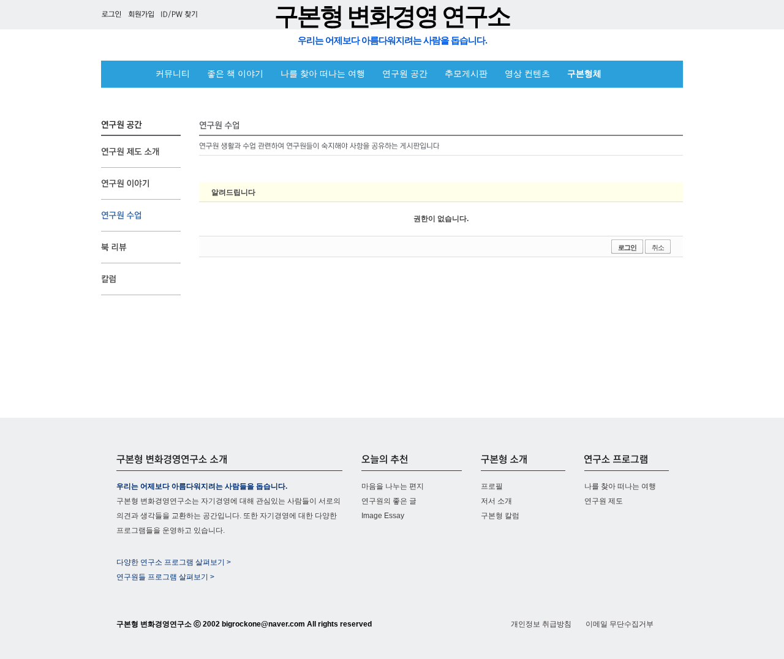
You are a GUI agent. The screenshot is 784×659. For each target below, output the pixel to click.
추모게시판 (466, 73)
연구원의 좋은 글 (389, 501)
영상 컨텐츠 (527, 73)
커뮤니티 (173, 73)
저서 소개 (496, 501)
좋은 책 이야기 (235, 73)
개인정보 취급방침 (541, 624)
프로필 (492, 486)
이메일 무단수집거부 (620, 624)
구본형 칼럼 (500, 515)
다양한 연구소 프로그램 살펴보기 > (173, 562)
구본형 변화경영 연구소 (392, 16)
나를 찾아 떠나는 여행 (323, 73)
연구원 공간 (405, 73)
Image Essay (382, 515)
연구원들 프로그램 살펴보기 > (165, 577)
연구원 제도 (603, 501)
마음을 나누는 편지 (392, 486)
